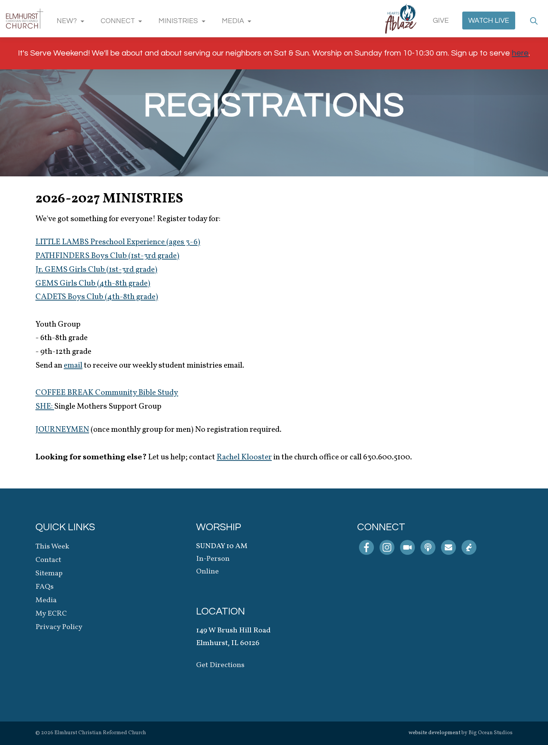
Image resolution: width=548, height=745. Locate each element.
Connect (118, 21)
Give (441, 20)
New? (67, 21)
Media (233, 21)
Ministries (178, 21)
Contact (48, 560)
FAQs (44, 587)
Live (488, 20)
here (520, 53)
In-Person (213, 559)
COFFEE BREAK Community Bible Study (106, 393)
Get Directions (220, 665)
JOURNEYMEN (62, 430)
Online (207, 571)
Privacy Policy (58, 627)
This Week (52, 546)
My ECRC (51, 614)
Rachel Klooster (244, 457)
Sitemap (49, 573)
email (73, 365)
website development (434, 732)
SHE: (44, 406)
